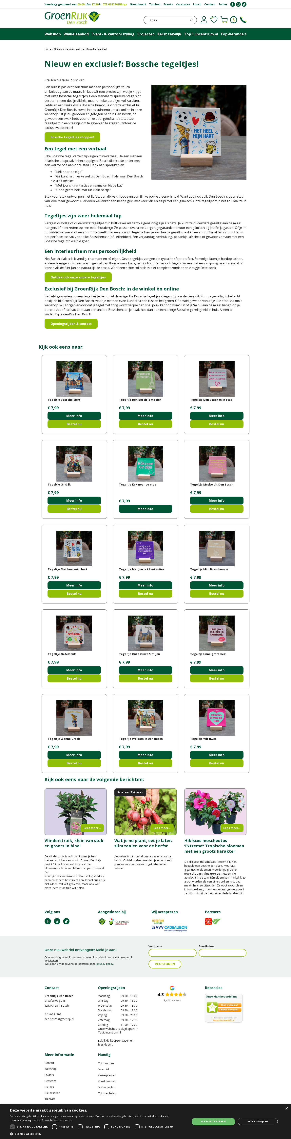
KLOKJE (233, 20)
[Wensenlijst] (214, 19)
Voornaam (155, 946)
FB (48, 921)
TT (66, 921)
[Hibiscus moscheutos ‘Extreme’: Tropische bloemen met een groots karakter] (215, 812)
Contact (49, 1063)
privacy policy (104, 963)
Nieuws (49, 1087)
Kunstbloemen (107, 1081)
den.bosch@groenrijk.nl (59, 1019)
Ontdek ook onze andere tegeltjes (78, 277)
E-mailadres (206, 946)
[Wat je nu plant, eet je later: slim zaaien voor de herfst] (145, 812)
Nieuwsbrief (52, 1093)
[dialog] (145, 1121)
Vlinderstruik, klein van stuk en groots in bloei (74, 843)
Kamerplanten (107, 1075)
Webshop (51, 1069)
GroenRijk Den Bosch (59, 996)
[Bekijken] (224, 19)
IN (57, 921)
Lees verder (66, 1120)
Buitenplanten (106, 1087)
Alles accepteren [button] (213, 1121)
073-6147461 (53, 1014)
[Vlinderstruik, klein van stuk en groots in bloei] (76, 812)
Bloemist (103, 1069)
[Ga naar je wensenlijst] (214, 19)
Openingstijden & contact (71, 324)
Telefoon (243, 20)
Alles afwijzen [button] (257, 1121)
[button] (97, 1133)
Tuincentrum (106, 1063)
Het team (50, 1081)
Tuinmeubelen (107, 1093)
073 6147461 (111, 4)
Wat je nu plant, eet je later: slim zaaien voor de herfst (143, 843)
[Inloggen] (204, 20)
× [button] (286, 1108)
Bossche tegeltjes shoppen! (72, 137)
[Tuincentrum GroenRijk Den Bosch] (73, 18)
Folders (49, 1075)
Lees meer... (92, 828)
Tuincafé (50, 1099)
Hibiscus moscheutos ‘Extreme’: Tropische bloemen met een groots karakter (214, 846)
